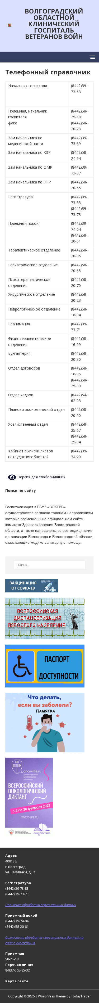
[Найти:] (49, 564)
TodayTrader (81, 996)
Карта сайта (16, 981)
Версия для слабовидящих (40, 476)
